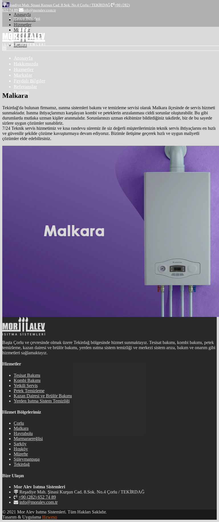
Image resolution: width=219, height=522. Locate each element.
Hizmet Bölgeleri (27, 18)
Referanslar (25, 86)
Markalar (23, 75)
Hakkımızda (26, 63)
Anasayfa (23, 58)
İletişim (21, 92)
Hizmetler (24, 69)
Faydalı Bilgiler (29, 81)
